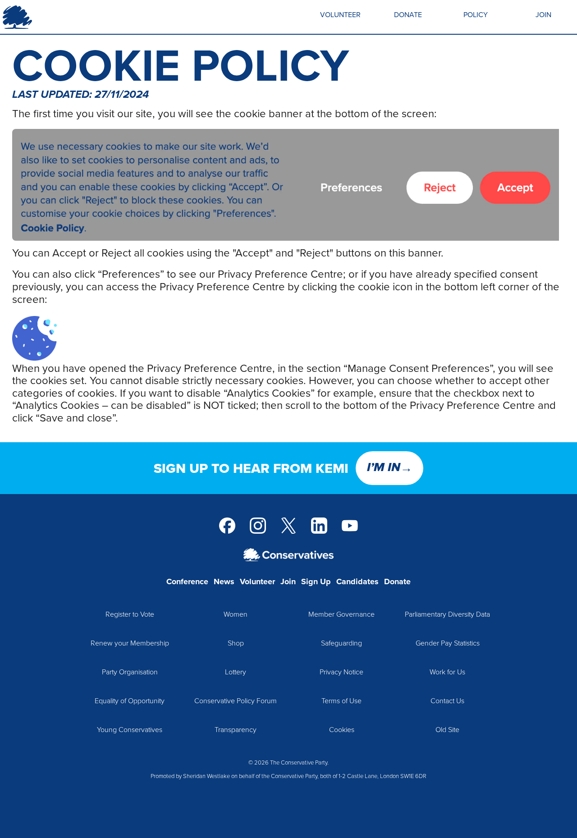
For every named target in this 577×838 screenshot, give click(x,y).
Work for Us (447, 672)
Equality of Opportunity (130, 700)
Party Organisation (130, 672)
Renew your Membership (130, 643)
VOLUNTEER (340, 14)
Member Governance (341, 614)
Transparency (235, 729)
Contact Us (447, 700)
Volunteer (257, 581)
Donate (397, 581)
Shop (236, 643)
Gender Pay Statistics (448, 643)
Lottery (235, 672)
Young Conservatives (129, 729)
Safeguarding (341, 643)
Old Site (447, 729)
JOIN (543, 14)
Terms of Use (341, 700)
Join (288, 581)
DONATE (408, 14)
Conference (187, 581)
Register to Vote (129, 614)
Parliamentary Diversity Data (447, 614)
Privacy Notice (341, 672)
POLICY (475, 14)
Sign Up (316, 581)
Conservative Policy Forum (235, 700)
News (224, 581)
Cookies (341, 729)
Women (235, 614)
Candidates (357, 581)
